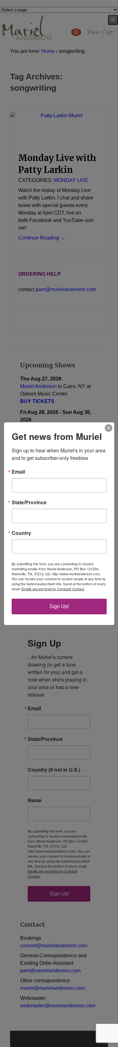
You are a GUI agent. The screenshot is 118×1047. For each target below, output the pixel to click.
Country (21, 533)
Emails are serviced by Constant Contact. (53, 588)
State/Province (29, 502)
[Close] (108, 428)
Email (18, 471)
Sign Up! (59, 606)
